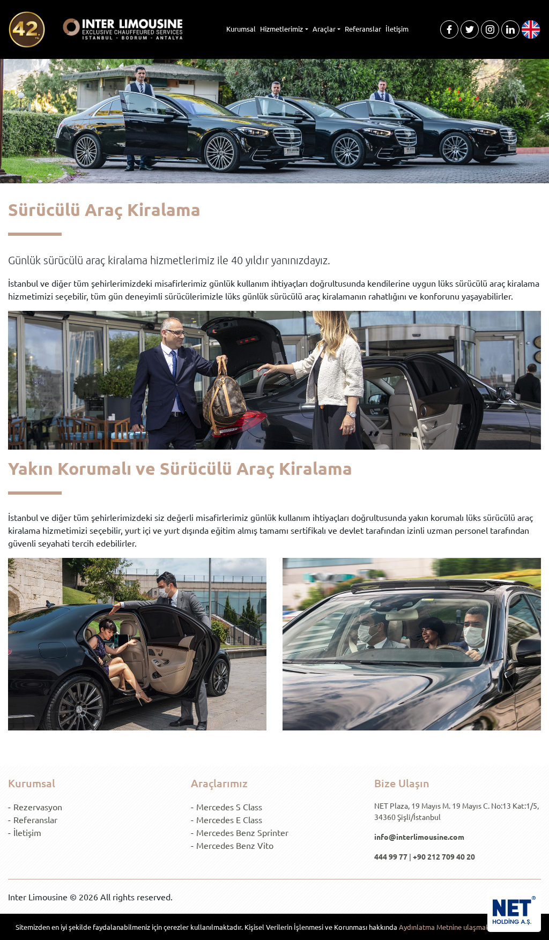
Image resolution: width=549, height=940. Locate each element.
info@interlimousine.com (419, 836)
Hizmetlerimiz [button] (281, 28)
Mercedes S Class (229, 806)
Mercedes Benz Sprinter (242, 832)
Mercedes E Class (229, 819)
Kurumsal (241, 28)
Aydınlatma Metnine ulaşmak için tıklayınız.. (466, 926)
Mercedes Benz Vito (234, 845)
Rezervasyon (37, 806)
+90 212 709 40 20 (444, 856)
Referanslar (363, 28)
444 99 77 (390, 856)
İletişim (397, 28)
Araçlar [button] (324, 28)
